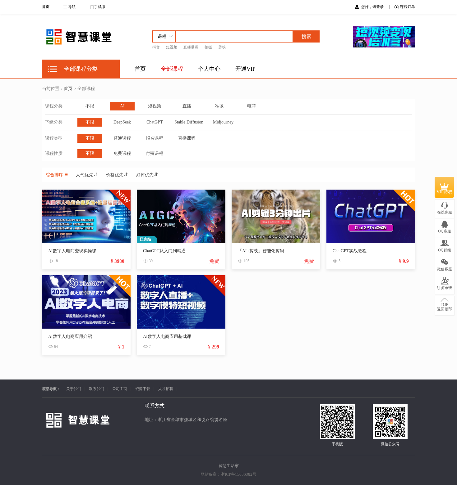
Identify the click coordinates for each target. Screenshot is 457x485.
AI (122, 106)
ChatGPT (154, 122)
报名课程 (154, 138)
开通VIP (245, 69)
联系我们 (96, 389)
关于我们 (73, 389)
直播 (186, 106)
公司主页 (119, 389)
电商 (251, 106)
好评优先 (145, 175)
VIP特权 (444, 192)
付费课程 (154, 153)
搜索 (307, 36)
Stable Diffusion (188, 122)
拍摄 (208, 47)
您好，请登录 (373, 7)
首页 (45, 7)
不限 (89, 106)
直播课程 (187, 138)
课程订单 (407, 7)
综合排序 (54, 175)
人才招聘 (165, 389)
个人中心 (209, 69)
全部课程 (172, 69)
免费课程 (122, 153)
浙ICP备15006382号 (238, 474)
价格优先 (114, 175)
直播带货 (190, 47)
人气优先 (84, 175)
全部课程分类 (81, 69)
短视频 (171, 47)
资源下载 (142, 389)
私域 (219, 106)
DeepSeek (122, 122)
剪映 (222, 47)
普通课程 (122, 138)
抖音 (156, 47)
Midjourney (223, 122)
